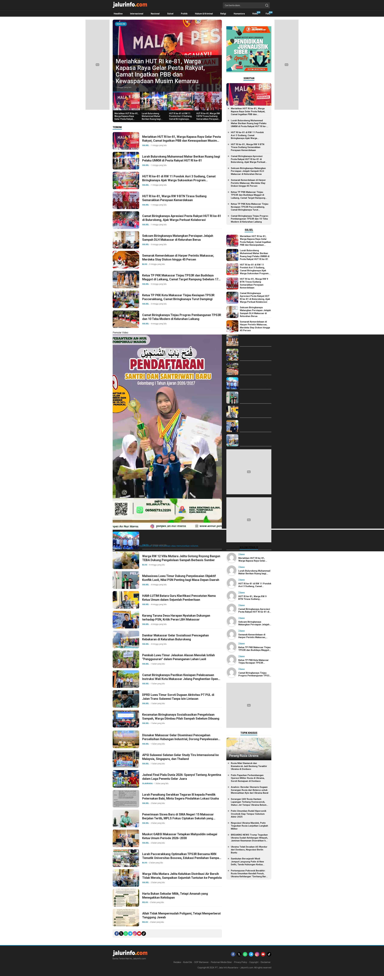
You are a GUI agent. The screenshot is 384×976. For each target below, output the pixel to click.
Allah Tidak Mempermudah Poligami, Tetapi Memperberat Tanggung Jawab (181, 915)
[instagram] (134, 933)
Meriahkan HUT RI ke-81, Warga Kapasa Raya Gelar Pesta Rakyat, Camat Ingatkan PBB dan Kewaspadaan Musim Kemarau (126, 120)
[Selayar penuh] (114, 550)
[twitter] (121, 933)
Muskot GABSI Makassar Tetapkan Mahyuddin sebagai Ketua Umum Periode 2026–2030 (179, 836)
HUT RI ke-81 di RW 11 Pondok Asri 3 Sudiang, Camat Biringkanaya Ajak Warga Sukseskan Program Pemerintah (180, 119)
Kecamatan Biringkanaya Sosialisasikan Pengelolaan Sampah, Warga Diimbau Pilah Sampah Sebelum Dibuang (180, 716)
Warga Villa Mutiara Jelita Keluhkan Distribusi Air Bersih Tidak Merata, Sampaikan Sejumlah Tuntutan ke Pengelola (182, 876)
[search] (267, 5)
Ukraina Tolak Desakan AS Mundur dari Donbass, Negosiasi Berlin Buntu (249, 849)
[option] (167, 56)
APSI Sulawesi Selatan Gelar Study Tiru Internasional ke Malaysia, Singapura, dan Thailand (180, 757)
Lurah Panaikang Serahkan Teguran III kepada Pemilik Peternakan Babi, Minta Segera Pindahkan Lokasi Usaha (180, 796)
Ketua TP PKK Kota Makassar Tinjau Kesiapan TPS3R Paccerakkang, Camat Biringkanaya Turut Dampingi (178, 297)
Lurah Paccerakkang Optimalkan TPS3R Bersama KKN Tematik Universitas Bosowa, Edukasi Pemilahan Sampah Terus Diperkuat (181, 858)
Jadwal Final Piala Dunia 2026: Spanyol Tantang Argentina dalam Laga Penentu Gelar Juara (181, 776)
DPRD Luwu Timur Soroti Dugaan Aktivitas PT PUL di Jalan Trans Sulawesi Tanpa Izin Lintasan (178, 696)
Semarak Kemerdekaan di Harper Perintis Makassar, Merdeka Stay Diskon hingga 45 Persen (178, 257)
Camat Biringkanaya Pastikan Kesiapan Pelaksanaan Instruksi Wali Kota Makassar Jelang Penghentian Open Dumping (180, 679)
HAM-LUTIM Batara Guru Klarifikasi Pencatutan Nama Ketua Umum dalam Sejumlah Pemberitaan (179, 597)
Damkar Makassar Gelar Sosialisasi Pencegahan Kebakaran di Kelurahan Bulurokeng (175, 637)
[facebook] (116, 933)
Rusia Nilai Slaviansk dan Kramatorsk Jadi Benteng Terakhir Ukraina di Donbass (249, 766)
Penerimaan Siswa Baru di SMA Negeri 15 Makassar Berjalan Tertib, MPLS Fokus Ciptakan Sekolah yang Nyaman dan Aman (178, 818)
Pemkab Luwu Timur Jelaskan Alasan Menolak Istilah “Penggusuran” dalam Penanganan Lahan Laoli (178, 657)
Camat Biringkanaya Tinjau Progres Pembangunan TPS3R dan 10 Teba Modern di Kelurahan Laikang (181, 317)
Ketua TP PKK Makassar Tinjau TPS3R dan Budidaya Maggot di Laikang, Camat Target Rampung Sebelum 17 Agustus (180, 279)
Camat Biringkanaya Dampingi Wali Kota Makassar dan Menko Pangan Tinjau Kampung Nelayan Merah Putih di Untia (179, 540)
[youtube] (139, 933)
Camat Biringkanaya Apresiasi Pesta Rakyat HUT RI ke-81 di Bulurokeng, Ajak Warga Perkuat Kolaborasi (181, 218)
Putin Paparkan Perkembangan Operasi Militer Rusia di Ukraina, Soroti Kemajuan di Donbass (248, 778)
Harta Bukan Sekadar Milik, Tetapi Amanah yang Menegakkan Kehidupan (175, 895)
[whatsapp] (125, 933)
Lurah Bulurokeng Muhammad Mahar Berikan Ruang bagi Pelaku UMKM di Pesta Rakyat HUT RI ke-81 (165, 74)
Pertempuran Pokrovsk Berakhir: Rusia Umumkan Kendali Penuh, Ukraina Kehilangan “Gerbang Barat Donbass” (249, 875)
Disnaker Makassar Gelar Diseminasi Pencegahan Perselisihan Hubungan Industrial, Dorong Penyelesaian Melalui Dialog (180, 739)
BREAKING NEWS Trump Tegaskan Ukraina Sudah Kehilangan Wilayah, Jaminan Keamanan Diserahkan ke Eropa (249, 839)
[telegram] (130, 933)
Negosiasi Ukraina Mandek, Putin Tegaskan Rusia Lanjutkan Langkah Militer (249, 826)
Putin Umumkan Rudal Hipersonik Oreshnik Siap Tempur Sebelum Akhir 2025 (248, 814)
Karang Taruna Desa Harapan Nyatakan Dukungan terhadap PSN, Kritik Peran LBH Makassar (176, 617)
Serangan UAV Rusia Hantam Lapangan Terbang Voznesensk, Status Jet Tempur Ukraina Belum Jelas (248, 803)
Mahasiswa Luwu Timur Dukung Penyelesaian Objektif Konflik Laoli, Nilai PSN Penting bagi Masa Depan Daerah (180, 578)
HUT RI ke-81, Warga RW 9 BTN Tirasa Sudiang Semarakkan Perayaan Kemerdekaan (208, 117)
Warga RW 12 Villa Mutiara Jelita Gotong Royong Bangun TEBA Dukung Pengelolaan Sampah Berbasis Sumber (181, 558)
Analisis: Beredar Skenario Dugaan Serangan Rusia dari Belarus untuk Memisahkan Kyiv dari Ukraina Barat (249, 790)
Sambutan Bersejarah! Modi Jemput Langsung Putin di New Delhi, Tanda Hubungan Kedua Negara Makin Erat (247, 863)
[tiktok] (143, 933)
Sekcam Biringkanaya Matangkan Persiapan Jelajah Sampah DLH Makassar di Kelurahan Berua (177, 237)
